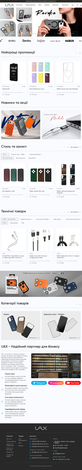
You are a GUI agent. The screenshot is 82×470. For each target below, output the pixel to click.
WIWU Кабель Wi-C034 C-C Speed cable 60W (68, 256)
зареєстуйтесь (52, 1)
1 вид (78, 86)
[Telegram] (56, 459)
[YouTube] (54, 459)
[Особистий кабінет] (81, 5)
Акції (39, 5)
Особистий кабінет (9, 455)
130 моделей (5, 86)
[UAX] (9, 5)
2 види (23, 86)
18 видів (50, 86)
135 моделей (32, 86)
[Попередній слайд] (55, 33)
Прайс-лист (10, 452)
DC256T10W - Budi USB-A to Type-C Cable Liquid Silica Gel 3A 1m (13, 256)
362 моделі (5, 188)
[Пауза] (58, 33)
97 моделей (32, 188)
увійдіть (45, 1)
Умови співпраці (11, 441)
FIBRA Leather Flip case (36, 191)
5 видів (51, 188)
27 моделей (60, 86)
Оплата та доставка (9, 449)
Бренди (20, 445)
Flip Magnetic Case (8, 191)
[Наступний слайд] (61, 33)
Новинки (46, 5)
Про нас (8, 439)
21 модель (59, 188)
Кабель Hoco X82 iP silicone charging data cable (38, 256)
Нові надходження (22, 439)
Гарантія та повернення (10, 445)
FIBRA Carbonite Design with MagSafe (66, 192)
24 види (78, 188)
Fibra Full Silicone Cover (36, 89)
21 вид (23, 188)
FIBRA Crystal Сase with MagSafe (67, 89)
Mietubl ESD (6, 89)
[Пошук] (77, 5)
